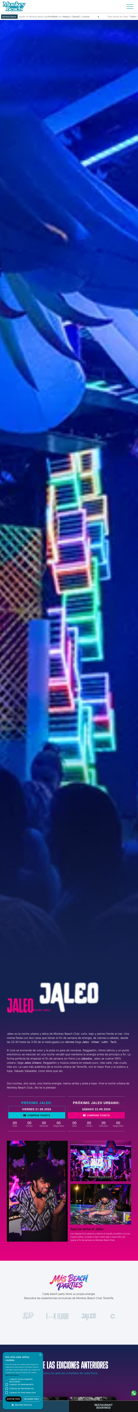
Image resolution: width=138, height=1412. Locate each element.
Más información (12, 1375)
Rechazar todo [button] (31, 1399)
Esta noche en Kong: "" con (54, 16)
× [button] (40, 1355)
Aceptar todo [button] (13, 1399)
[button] (22, 1405)
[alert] (23, 1380)
